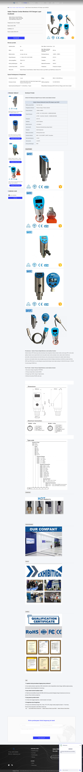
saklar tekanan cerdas (20, 7)
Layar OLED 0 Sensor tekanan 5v (35, 708)
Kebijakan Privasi (16, 770)
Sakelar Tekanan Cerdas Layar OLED (49, 708)
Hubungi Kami (41, 2)
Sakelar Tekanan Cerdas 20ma (63, 708)
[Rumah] (12, 2)
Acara (47, 2)
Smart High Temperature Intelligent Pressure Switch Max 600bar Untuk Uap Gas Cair (14, 136)
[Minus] (80, 745)
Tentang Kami (32, 2)
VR (52, 2)
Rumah (19, 2)
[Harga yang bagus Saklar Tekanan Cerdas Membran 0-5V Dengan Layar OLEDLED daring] (15, 173)
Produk (25, 2)
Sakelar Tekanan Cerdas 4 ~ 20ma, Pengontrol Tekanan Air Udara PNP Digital (14, 159)
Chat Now (15, 37)
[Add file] (60, 770)
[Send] (80, 770)
